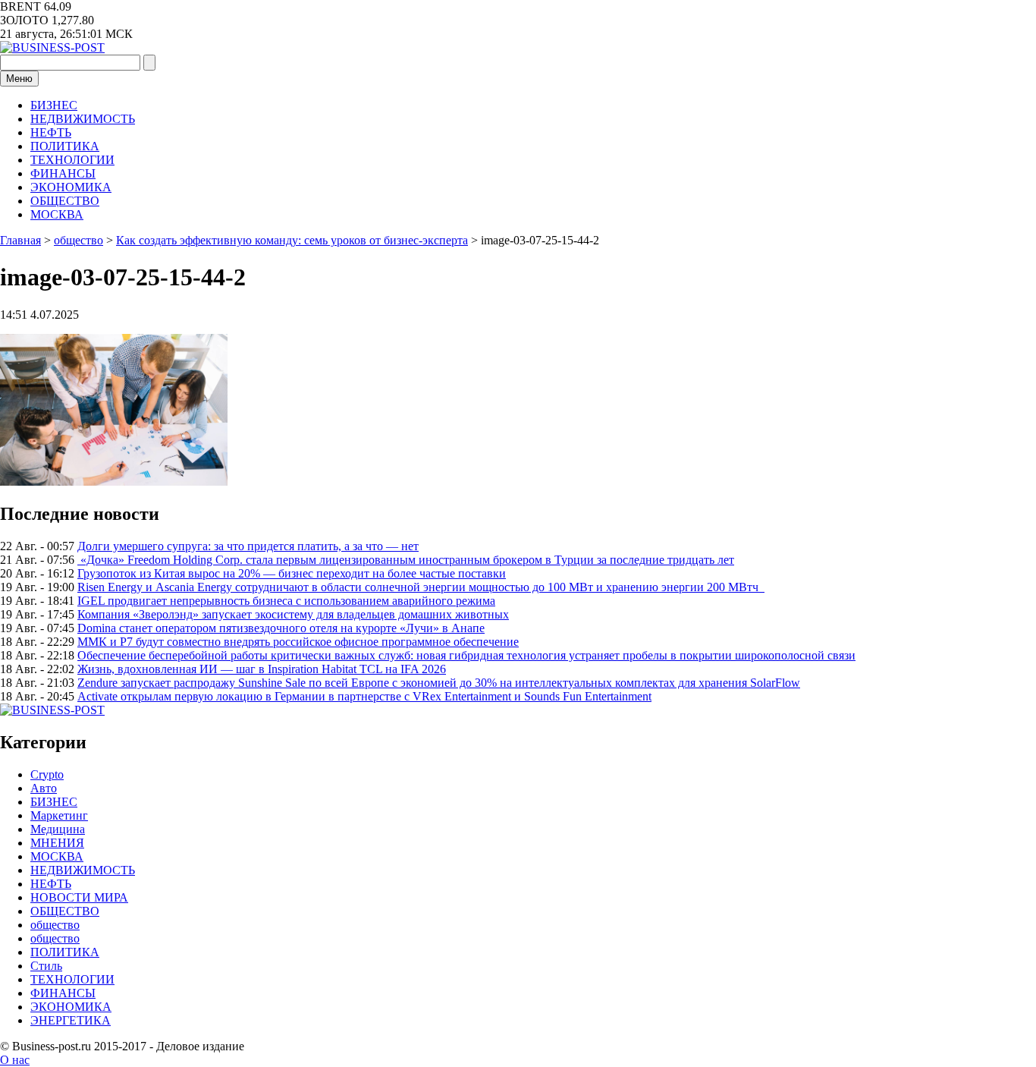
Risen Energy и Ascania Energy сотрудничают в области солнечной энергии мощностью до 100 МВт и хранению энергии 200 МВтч (420, 587)
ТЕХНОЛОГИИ (72, 159)
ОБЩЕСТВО (64, 200)
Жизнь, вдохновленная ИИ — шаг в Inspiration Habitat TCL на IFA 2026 (261, 669)
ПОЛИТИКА (64, 146)
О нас (15, 1059)
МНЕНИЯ (57, 842)
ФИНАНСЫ (63, 173)
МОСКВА (56, 214)
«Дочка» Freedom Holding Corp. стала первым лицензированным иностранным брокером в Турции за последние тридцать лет (405, 559)
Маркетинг (59, 815)
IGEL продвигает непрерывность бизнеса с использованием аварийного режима (286, 600)
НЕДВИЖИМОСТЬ (82, 118)
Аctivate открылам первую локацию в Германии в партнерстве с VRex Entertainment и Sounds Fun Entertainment (364, 696)
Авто (43, 788)
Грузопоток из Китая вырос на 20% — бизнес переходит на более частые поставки (291, 573)
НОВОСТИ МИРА (79, 897)
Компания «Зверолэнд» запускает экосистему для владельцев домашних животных (293, 614)
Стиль (46, 965)
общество (55, 924)
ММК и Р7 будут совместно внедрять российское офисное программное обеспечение (298, 641)
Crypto (47, 774)
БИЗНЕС (53, 105)
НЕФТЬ (50, 132)
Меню (19, 78)
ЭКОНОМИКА (70, 187)
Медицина (57, 829)
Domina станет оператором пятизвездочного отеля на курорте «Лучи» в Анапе (281, 628)
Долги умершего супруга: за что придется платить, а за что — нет (248, 546)
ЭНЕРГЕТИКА (70, 1020)
